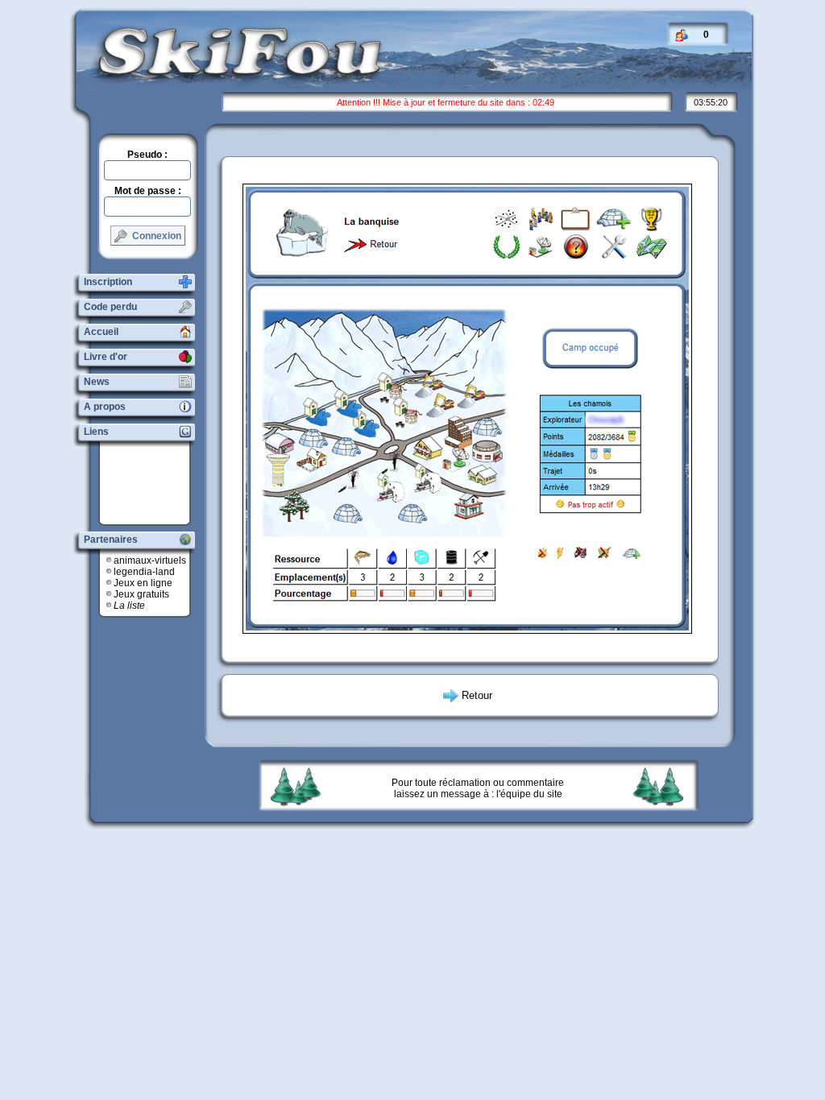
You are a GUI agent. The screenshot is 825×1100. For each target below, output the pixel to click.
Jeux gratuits (141, 594)
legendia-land (144, 571)
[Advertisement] (150, 483)
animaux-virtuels (150, 560)
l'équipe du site (529, 794)
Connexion (155, 236)
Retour (477, 695)
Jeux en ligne (143, 583)
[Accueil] (227, 75)
